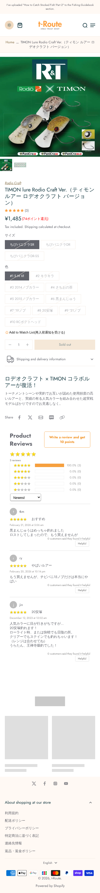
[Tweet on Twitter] (30, 417)
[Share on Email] (40, 417)
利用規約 (11, 813)
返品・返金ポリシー (20, 851)
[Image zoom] (50, 107)
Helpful (82, 543)
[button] (64, 345)
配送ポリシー (15, 820)
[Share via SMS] (51, 417)
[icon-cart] (20, 25)
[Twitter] (34, 783)
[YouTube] (66, 783)
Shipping (32, 226)
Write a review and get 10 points (67, 439)
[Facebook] (44, 783)
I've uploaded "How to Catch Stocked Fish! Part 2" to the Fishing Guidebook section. (50, 7)
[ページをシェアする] (62, 417)
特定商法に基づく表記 (22, 835)
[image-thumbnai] (6, 165)
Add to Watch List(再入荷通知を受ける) (37, 332)
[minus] (10, 344)
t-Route (56, 878)
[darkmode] (9, 25)
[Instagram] (55, 783)
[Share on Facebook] (19, 417)
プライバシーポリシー (22, 828)
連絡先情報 (13, 843)
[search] (85, 25)
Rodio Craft (13, 182)
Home (10, 42)
